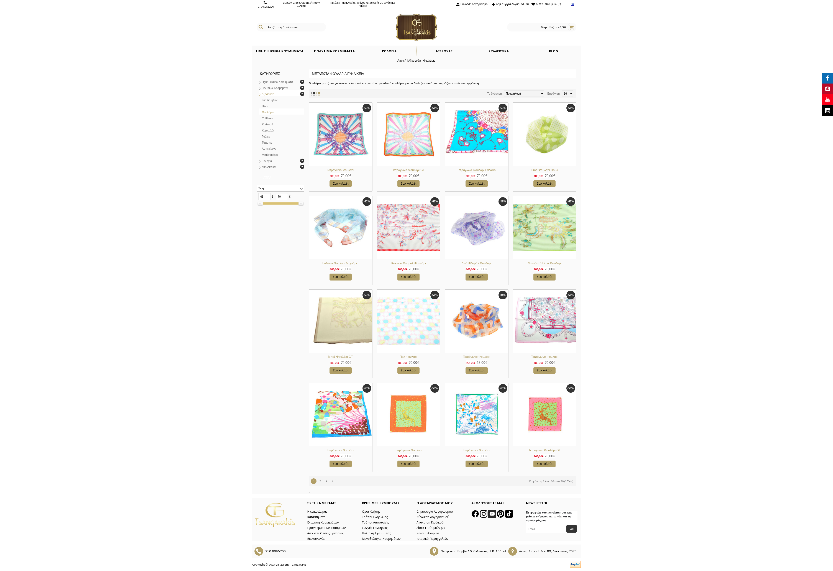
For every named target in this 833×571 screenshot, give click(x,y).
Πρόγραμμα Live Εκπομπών (326, 528)
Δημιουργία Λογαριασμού (434, 511)
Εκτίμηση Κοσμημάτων (323, 522)
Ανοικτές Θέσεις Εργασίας (325, 533)
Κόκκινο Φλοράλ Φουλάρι (408, 263)
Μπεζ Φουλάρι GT (340, 356)
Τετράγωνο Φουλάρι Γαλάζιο (476, 170)
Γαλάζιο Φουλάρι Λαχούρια (340, 263)
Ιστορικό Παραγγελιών (432, 539)
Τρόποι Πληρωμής (375, 517)
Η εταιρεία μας (317, 511)
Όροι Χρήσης (371, 511)
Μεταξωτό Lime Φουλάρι (544, 263)
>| (333, 481)
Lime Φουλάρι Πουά (544, 170)
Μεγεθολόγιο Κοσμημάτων (381, 539)
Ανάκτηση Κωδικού (430, 522)
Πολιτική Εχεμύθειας (376, 533)
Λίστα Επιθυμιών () (430, 528)
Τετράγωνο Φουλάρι (340, 170)
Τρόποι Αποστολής (375, 522)
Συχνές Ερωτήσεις (374, 528)
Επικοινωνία (316, 539)
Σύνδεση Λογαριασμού (432, 517)
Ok (572, 528)
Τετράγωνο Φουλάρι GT (408, 170)
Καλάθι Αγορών (427, 533)
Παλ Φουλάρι (408, 356)
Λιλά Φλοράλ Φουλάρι (476, 263)
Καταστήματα (316, 517)
